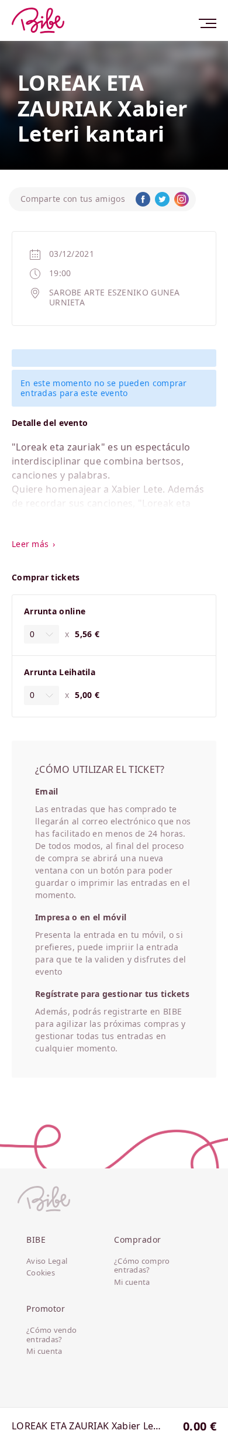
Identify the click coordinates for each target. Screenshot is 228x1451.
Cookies (40, 1273)
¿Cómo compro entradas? (142, 1266)
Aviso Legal (46, 1261)
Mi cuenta (132, 1282)
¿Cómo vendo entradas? (51, 1335)
